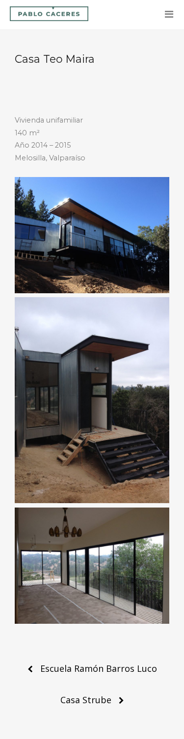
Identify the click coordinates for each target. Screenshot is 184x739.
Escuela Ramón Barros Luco (98, 668)
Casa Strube (85, 700)
